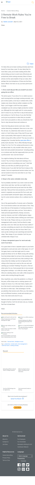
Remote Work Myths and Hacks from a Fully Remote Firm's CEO (8, 336)
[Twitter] (27, 465)
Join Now (18, 407)
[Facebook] (19, 465)
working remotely (14, 345)
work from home (5, 345)
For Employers (21, 439)
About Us (5, 439)
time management (22, 344)
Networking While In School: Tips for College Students (9, 369)
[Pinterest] (23, 469)
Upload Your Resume (16, 398)
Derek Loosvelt (8, 22)
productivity (7, 344)
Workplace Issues (19, 341)
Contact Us (5, 441)
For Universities (22, 441)
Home (3, 10)
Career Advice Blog (13, 10)
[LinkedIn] (23, 465)
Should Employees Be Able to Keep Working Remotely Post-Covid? (25, 322)
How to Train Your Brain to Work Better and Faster (8, 329)
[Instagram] (19, 469)
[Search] (33, 3)
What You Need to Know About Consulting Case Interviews (24, 370)
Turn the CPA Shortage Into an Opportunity (9, 389)
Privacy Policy (6, 457)
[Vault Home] (8, 2)
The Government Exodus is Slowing (24, 389)
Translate (23, 461)
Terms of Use (6, 460)
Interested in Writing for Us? (25, 444)
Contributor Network (23, 447)
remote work (14, 344)
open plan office (25, 140)
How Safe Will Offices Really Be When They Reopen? (25, 328)
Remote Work (10, 341)
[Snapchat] (27, 469)
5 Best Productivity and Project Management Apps (8, 319)
